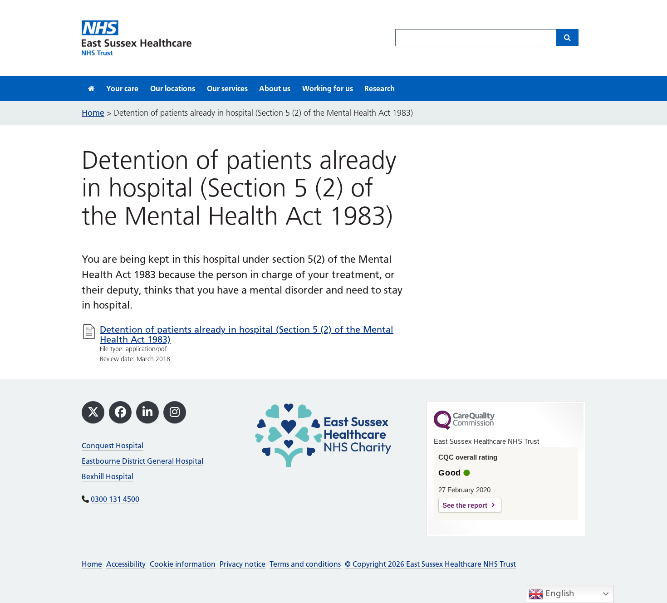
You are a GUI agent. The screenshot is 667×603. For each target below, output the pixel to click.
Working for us (327, 88)
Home (92, 564)
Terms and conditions (305, 564)
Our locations (172, 88)
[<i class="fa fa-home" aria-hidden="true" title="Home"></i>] (91, 88)
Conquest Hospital (112, 445)
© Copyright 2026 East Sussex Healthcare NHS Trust (430, 564)
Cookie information (183, 564)
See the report (464, 505)
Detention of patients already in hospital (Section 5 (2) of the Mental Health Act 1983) (246, 334)
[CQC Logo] (464, 427)
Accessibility (126, 564)
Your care (122, 88)
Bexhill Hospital (107, 476)
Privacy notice (242, 564)
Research (379, 88)
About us (274, 88)
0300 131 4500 (115, 499)
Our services (227, 88)
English (558, 593)
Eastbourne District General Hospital (142, 461)
